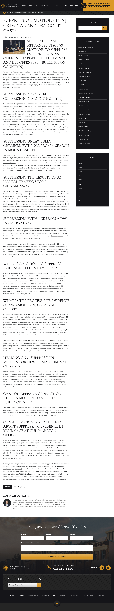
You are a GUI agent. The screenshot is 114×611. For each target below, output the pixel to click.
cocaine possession (42, 466)
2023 (80, 175)
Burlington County (32, 474)
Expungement (83, 89)
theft (20, 469)
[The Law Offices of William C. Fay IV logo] (10, 5)
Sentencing (82, 118)
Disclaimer (100, 596)
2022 (80, 180)
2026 (80, 163)
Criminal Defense (83, 59)
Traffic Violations (83, 135)
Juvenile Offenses (84, 97)
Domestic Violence (84, 76)
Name (24, 534)
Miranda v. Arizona (10, 111)
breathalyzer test (57, 236)
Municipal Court (83, 106)
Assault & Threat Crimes (85, 47)
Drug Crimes (82, 80)
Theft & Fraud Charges (85, 131)
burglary (15, 469)
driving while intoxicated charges (46, 471)
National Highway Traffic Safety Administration (33, 231)
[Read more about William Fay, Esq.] (7, 500)
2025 (80, 167)
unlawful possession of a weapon (23, 466)
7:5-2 (17, 322)
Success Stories (83, 126)
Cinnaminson (8, 476)
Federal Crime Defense (85, 93)
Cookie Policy (88, 596)
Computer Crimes (83, 55)
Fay (17, 443)
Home (24, 5)
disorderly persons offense (52, 322)
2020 (80, 188)
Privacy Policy (75, 596)
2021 (79, 184)
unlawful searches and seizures (14, 291)
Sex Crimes (81, 122)
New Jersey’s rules (23, 294)
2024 (80, 171)
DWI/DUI (28, 37)
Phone (48, 534)
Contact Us (74, 5)
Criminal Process (83, 68)
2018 (79, 196)
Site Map (63, 596)
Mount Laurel (57, 476)
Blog (66, 5)
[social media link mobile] (101, 567)
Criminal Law (82, 64)
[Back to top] (57, 603)
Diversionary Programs (85, 72)
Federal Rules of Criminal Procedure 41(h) (42, 291)
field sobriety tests (41, 204)
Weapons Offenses (84, 143)
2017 (79, 201)
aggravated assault (53, 464)
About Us (32, 5)
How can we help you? (30, 543)
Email (72, 534)
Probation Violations (84, 110)
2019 (79, 192)
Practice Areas (44, 5)
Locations (57, 5)
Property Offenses (84, 114)
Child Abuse (82, 51)
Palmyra (15, 479)
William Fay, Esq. (21, 496)
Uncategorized (83, 139)
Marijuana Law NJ (83, 101)
